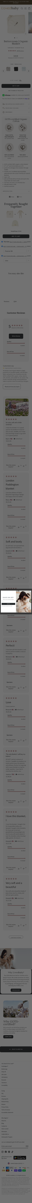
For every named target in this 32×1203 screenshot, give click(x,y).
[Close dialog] (30, 591)
